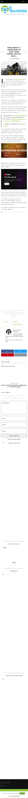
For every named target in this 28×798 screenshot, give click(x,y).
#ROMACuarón (16, 119)
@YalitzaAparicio (19, 115)
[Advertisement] (14, 32)
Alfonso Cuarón (19, 79)
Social (15, 322)
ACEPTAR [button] (22, 793)
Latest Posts (17, 324)
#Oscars (23, 119)
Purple (14, 562)
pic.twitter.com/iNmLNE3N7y (12, 121)
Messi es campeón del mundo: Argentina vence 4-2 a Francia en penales (14, 385)
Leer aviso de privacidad (14, 796)
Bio (5, 322)
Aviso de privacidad (5, 782)
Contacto (3, 785)
